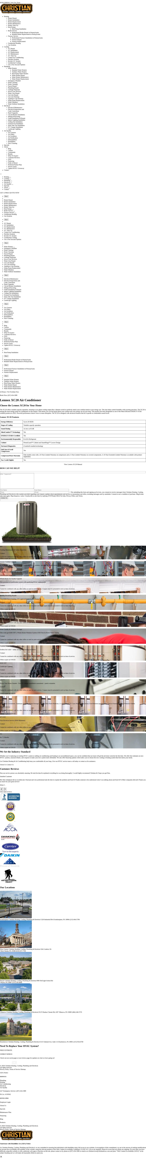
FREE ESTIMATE (6, 1050)
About (6, 147)
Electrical (7, 106)
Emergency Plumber (14, 81)
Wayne (2, 981)
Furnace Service (13, 36)
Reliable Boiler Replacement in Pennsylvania (26, 34)
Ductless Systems (13, 59)
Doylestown (4, 1042)
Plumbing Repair (13, 88)
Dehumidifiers (12, 140)
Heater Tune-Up (13, 25)
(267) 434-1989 (12, 395)
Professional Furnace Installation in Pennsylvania (27, 38)
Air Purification (13, 138)
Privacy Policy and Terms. (74, 496)
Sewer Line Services (14, 91)
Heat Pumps (12, 27)
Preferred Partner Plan (15, 165)
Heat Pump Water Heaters (20, 73)
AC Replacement (13, 52)
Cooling (6, 47)
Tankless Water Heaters (19, 72)
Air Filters (11, 134)
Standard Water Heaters (19, 70)
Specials (6, 145)
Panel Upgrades (13, 113)
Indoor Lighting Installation (16, 120)
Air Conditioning (5, 1084)
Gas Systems (12, 45)
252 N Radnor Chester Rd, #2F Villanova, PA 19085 (55, 1012)
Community (11, 152)
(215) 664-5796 (75, 919)
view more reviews (6, 792)
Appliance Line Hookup (15, 98)
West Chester (4, 949)
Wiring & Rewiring (14, 116)
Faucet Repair (12, 86)
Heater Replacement (14, 22)
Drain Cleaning (13, 84)
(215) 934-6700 (78, 1042)
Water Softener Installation (16, 104)
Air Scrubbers (12, 136)
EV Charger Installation (15, 127)
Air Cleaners (12, 132)
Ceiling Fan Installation (15, 122)
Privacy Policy (4, 1069)
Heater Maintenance (14, 23)
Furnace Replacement (19, 41)
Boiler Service (12, 31)
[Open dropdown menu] (10, 177)
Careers (10, 150)
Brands (10, 154)
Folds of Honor (13, 163)
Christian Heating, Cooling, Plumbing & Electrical (25, 919)
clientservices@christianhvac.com (99, 1151)
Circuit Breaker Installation (16, 115)
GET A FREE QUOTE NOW (9, 193)
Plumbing (7, 66)
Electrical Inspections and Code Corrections (16, 110)
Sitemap (23, 1069)
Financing (11, 161)
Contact (6, 170)
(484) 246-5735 (77, 1012)
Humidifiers (11, 141)
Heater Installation (13, 20)
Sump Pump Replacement (16, 100)
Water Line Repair (13, 93)
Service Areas (12, 166)
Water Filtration (13, 102)
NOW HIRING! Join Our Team (10, 2)
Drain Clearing (12, 82)
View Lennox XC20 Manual (73, 464)
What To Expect (13, 156)
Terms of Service (15, 1069)
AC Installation (12, 50)
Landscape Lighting (14, 129)
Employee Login (5, 1102)
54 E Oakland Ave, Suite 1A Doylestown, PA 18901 (56, 1042)
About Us (3, 764)
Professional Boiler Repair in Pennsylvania (25, 32)
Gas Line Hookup (13, 97)
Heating (6, 16)
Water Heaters (12, 68)
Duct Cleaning (12, 143)
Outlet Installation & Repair (16, 118)
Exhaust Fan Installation (15, 123)
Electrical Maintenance (15, 107)
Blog (9, 149)
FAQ (9, 159)
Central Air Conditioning (16, 57)
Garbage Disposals (14, 90)
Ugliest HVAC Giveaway (16, 168)
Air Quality (7, 131)
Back (6, 196)
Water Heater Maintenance (20, 77)
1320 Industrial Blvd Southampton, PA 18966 (55, 919)
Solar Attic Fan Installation (16, 125)
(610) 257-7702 (21, 951)
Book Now (3, 395)
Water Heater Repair (18, 75)
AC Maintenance (13, 54)
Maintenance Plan (5, 1112)
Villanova (3, 1012)
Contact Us (10, 764)
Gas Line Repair (13, 95)
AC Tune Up (12, 56)
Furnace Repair (17, 40)
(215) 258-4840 (17, 982)
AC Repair (11, 48)
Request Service (5, 707)
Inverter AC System (14, 61)
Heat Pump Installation (19, 29)
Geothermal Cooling (14, 63)
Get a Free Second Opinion (16, 65)
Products (2, 1122)
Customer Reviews (14, 157)
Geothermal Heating (14, 43)
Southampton (4, 919)
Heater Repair (12, 18)
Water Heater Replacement (20, 79)
